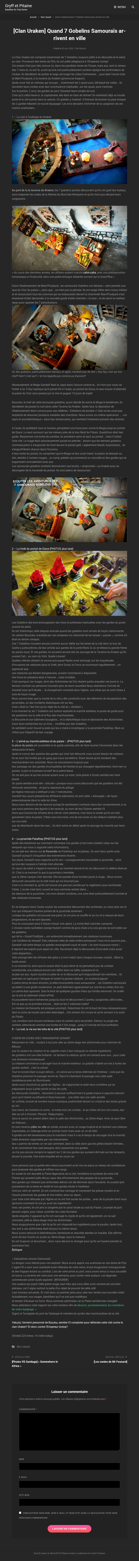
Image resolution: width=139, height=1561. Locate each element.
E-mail (23, 1477)
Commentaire (28, 1409)
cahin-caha (89, 272)
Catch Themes (98, 1553)
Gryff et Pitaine (18, 5)
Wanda (82, 48)
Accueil (33, 17)
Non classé (46, 17)
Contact (72, 1553)
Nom (21, 1459)
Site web (24, 1495)
